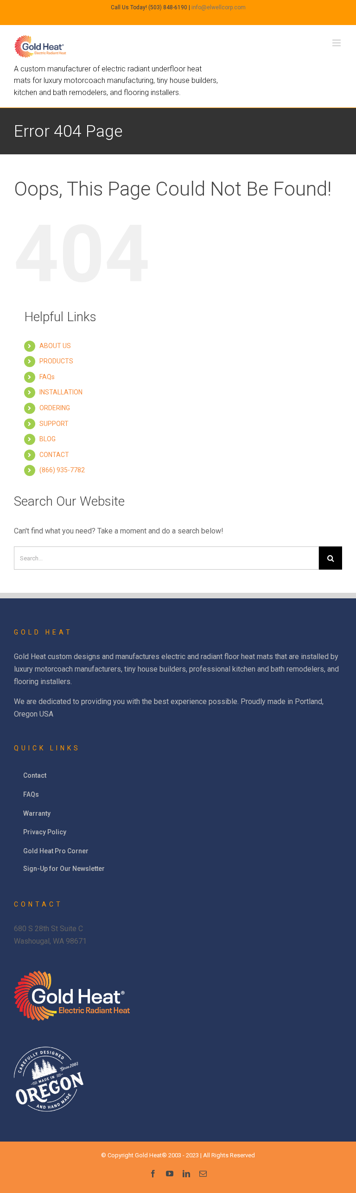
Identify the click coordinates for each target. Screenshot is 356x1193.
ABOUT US (55, 345)
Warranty (37, 813)
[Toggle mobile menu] (337, 43)
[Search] (330, 558)
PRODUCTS (56, 361)
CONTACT (54, 454)
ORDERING (54, 408)
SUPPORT (54, 423)
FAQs (47, 377)
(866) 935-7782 (62, 470)
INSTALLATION (61, 392)
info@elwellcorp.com (218, 7)
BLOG (47, 439)
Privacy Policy (44, 832)
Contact (34, 775)
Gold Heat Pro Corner (56, 851)
